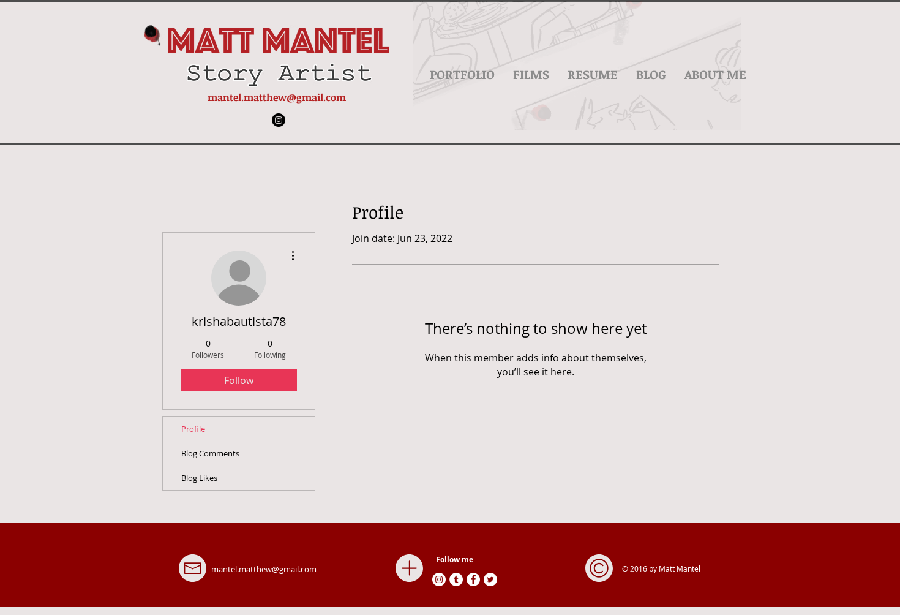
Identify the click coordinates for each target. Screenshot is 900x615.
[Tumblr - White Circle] (456, 579)
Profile (193, 428)
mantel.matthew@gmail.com (277, 97)
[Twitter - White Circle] (490, 579)
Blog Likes (199, 477)
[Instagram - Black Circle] (278, 120)
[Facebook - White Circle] (473, 579)
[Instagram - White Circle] (439, 579)
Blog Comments (210, 453)
